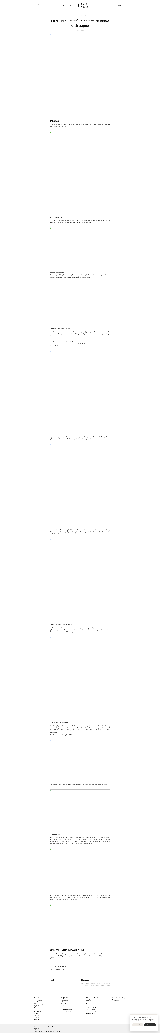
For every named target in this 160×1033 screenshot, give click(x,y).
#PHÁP (108, 984)
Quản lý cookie (38, 1007)
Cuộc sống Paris (96, 5)
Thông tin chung (90, 1009)
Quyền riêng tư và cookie (40, 1006)
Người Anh (64, 1006)
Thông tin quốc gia (91, 1011)
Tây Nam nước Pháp (66, 1009)
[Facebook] (113, 1002)
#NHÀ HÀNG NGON (101, 984)
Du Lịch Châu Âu (91, 1013)
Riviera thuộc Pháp (66, 1011)
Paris (56, 5)
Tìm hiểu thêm (147, 1028)
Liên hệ (36, 1002)
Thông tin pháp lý (38, 1004)
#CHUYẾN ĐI (90, 985)
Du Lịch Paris (38, 1011)
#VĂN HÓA (84, 985)
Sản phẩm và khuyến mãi (67, 5)
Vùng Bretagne (87, 15)
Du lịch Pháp (107, 5)
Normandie (64, 1004)
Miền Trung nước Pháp (67, 1002)
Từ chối (138, 1024)
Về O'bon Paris (38, 1000)
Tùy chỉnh (140, 1028)
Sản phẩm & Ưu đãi (92, 998)
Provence (63, 1007)
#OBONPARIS (91, 984)
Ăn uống (36, 1013)
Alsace (62, 1013)
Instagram (116, 1000)
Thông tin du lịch (91, 1007)
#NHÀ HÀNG (84, 984)
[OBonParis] (83, 5)
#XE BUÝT (97, 985)
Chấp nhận (150, 1024)
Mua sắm (36, 1017)
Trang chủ (72, 15)
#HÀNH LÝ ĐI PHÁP (106, 985)
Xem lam (36, 1015)
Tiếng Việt (120, 5)
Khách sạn (36, 1019)
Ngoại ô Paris (64, 1000)
